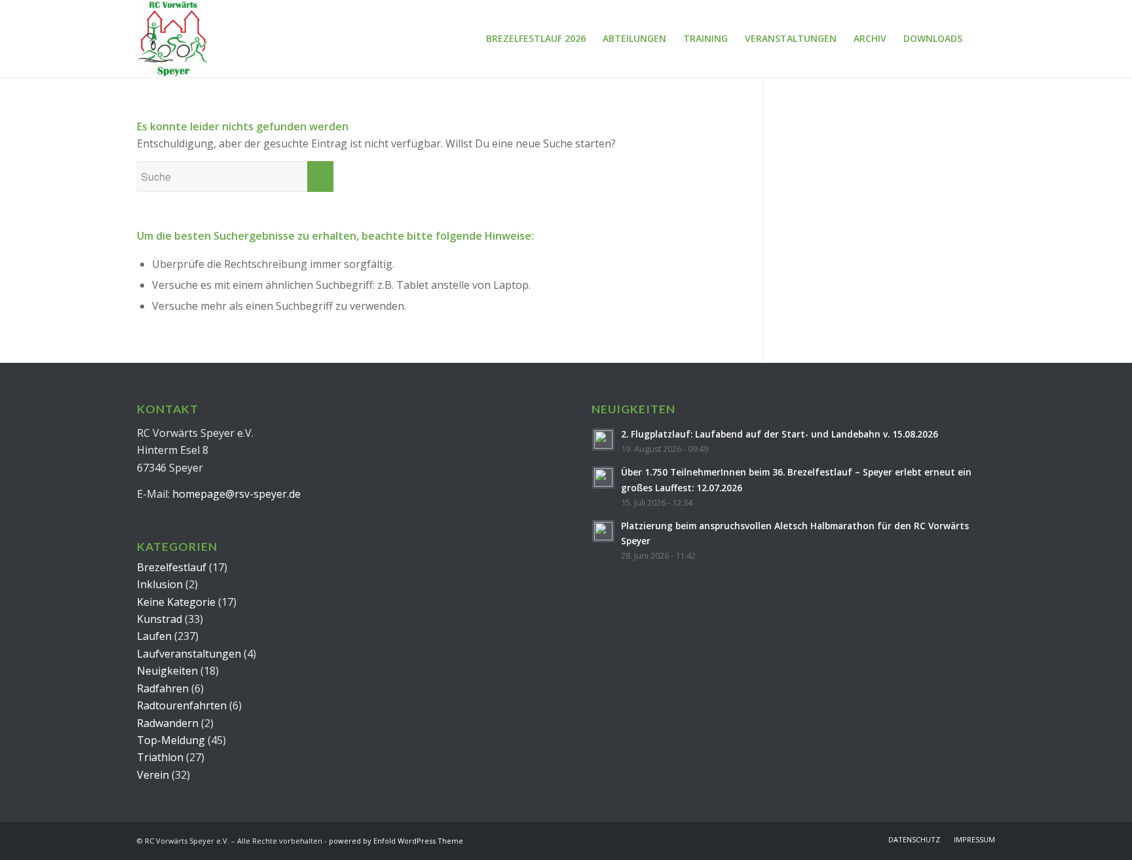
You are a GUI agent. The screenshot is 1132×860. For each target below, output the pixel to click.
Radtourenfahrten (182, 705)
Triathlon (160, 757)
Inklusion (160, 584)
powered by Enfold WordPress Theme (396, 841)
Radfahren (163, 688)
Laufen (154, 636)
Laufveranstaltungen (189, 653)
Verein (153, 775)
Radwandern (167, 723)
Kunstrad (159, 619)
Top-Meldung (171, 740)
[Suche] (983, 38)
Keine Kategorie (176, 602)
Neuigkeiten (167, 671)
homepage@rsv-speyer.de (236, 494)
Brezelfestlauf (171, 567)
